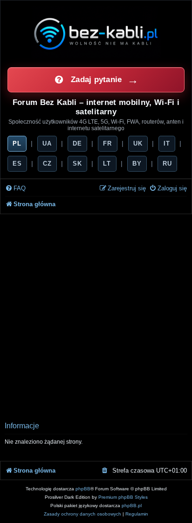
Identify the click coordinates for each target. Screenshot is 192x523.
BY (137, 163)
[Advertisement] (96, 315)
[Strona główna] (96, 33)
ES (17, 163)
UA (47, 143)
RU (167, 163)
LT (107, 163)
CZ (47, 163)
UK (138, 143)
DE (77, 143)
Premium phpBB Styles (123, 497)
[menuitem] (15, 188)
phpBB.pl (132, 505)
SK (77, 163)
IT (167, 143)
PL (17, 143)
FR (107, 143)
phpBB (82, 488)
